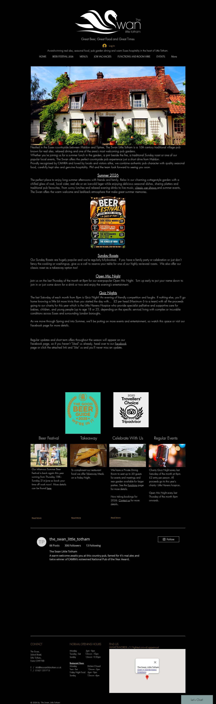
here (49, 488)
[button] (108, 105)
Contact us (124, 500)
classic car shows (146, 187)
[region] (83, 413)
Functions (132, 485)
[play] (178, 142)
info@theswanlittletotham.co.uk (48, 667)
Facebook (121, 343)
